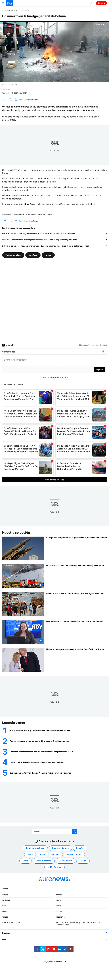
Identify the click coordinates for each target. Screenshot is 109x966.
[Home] (3, 10)
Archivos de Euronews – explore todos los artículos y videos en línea (79, 923)
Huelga (48, 255)
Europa (5, 894)
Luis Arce (33, 255)
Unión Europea (54, 867)
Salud (58, 906)
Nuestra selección (16, 532)
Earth (58, 900)
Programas (61, 917)
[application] (54, 51)
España (79, 848)
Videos (5, 917)
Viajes (4, 911)
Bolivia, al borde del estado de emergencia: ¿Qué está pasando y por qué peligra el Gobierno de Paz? (45, 246)
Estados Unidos (74, 854)
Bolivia (26, 10)
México (83, 861)
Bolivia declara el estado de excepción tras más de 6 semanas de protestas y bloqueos (39, 239)
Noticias (10, 10)
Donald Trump (65, 861)
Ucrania (55, 854)
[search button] (74, 831)
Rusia (30, 854)
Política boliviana (13, 255)
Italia (42, 854)
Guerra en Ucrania (60, 848)
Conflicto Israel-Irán (35, 848)
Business (6, 900)
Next (4, 906)
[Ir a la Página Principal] (9, 3)
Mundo (18, 10)
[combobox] (54, 831)
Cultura (59, 911)
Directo (101, 3)
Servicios (6, 933)
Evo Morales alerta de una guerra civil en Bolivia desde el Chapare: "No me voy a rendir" (39, 233)
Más (4, 940)
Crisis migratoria (43, 861)
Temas (5, 888)
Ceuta (25, 861)
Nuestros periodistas (11, 922)
